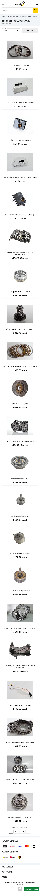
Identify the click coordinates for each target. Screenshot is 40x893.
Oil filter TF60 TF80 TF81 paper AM (20, 140)
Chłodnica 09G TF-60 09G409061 (20, 553)
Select (11, 30)
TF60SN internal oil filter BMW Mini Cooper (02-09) (20, 177)
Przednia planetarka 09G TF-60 (20, 516)
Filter (30, 31)
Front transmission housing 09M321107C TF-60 (20, 628)
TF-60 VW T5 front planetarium (20, 591)
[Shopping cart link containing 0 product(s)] (36, 3)
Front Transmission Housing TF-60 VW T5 (20, 742)
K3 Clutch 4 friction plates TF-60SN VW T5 (20, 780)
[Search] (35, 10)
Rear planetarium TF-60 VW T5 (20, 292)
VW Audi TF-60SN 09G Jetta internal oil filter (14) (20, 215)
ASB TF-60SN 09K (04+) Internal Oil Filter (20, 103)
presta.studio (20, 884)
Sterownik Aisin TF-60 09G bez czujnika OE (20, 441)
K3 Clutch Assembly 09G (20, 404)
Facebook (20, 889)
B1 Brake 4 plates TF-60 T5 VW (20, 65)
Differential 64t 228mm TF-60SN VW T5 (20, 817)
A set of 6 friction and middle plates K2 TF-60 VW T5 (20, 366)
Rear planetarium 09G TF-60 (20, 479)
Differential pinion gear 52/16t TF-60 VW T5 (20, 329)
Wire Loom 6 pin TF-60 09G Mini (20, 705)
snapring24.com (22, 882)
